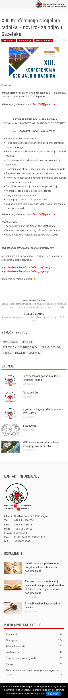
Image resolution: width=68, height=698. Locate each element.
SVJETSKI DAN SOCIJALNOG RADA (20, 347)
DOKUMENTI (13, 553)
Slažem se (53, 694)
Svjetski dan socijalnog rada (34, 658)
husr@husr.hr (21, 533)
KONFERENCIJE (10, 341)
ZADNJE (7, 366)
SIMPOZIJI (27, 341)
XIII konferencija (44, 40)
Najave (34, 664)
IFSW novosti (29, 425)
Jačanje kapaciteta (34, 646)
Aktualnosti (8, 40)
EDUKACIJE (34, 352)
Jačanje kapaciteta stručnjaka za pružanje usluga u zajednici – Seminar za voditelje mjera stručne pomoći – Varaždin (34, 305)
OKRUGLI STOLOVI (51, 347)
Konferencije (25, 40)
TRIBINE (7, 352)
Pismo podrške (30, 392)
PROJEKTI (20, 352)
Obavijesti (34, 640)
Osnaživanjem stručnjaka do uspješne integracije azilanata (34, 672)
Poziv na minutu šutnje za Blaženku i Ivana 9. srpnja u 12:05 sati (34, 318)
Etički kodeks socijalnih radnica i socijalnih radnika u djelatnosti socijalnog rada (42, 567)
